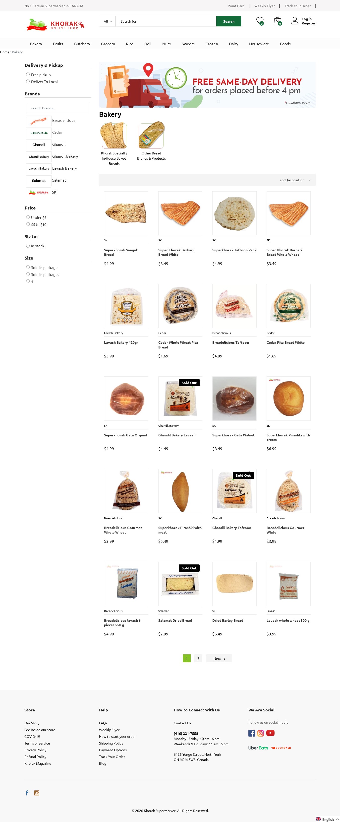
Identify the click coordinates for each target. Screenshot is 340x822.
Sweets (188, 43)
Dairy (233, 43)
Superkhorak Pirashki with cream (288, 437)
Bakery (36, 43)
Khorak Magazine (37, 763)
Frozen (212, 43)
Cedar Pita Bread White (285, 342)
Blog (102, 763)
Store (29, 709)
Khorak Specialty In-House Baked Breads (114, 158)
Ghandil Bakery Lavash (176, 435)
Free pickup (40, 74)
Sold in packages (44, 274)
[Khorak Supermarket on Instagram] (36, 793)
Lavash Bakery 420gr (121, 342)
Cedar (57, 132)
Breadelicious (63, 120)
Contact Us (182, 723)
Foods (285, 43)
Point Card (236, 5)
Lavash (271, 611)
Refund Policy (35, 756)
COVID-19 (32, 736)
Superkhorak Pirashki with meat (179, 529)
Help (103, 709)
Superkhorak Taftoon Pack (234, 250)
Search (228, 21)
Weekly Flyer (264, 5)
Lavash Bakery (64, 168)
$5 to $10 (38, 224)
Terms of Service (37, 743)
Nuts (166, 43)
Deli (147, 43)
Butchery (82, 43)
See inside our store (39, 729)
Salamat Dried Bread (175, 620)
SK (53, 192)
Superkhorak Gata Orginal (125, 435)
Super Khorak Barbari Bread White (175, 252)
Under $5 (38, 217)
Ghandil (58, 144)
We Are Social (261, 709)
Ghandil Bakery (65, 156)
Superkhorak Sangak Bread (126, 250)
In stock (37, 245)
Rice (129, 43)
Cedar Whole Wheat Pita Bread (178, 344)
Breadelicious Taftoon (230, 342)
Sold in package (43, 267)
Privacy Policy (35, 750)
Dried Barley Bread (227, 620)
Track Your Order (298, 5)
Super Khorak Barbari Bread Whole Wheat (284, 252)
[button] (328, 819)
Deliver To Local (44, 81)
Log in (307, 19)
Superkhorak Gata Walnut (233, 435)
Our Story (31, 723)
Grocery (108, 43)
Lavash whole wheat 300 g (287, 620)
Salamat (59, 180)
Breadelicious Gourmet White (285, 529)
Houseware (259, 43)
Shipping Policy (111, 743)
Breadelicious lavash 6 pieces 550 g (122, 622)
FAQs (103, 723)
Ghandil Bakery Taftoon (231, 527)
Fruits (58, 43)
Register (309, 23)
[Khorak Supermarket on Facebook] (26, 793)
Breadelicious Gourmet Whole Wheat (123, 529)
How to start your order (117, 736)
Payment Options (113, 750)
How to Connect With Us (197, 709)
